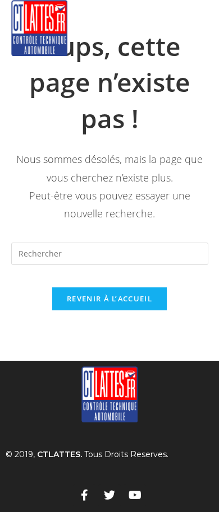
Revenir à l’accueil (109, 299)
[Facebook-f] (84, 495)
